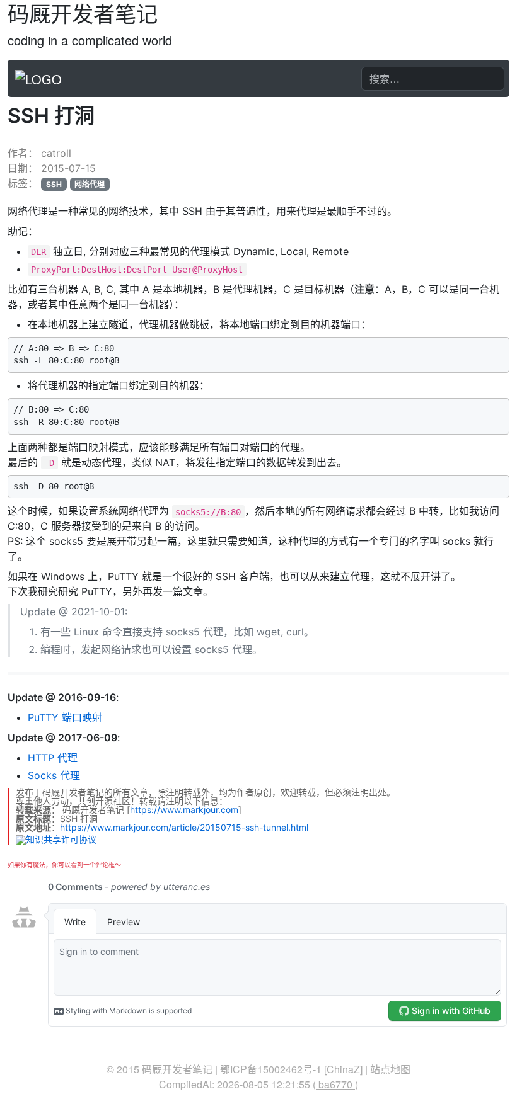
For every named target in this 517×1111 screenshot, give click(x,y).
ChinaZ (343, 1069)
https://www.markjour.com (184, 809)
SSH (54, 184)
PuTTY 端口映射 (65, 717)
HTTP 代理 (53, 757)
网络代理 (89, 184)
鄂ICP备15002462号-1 (271, 1069)
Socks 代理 (54, 775)
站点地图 (390, 1069)
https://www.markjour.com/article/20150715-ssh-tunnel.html (184, 827)
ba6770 (335, 1084)
